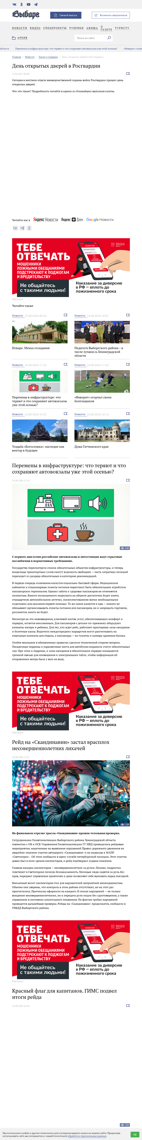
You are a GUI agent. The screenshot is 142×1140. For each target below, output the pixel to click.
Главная (16, 56)
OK (135, 1134)
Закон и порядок (48, 56)
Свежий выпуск (68, 15)
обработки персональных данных (87, 1136)
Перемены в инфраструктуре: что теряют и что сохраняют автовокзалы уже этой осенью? (56, 48)
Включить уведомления (113, 15)
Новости (30, 56)
